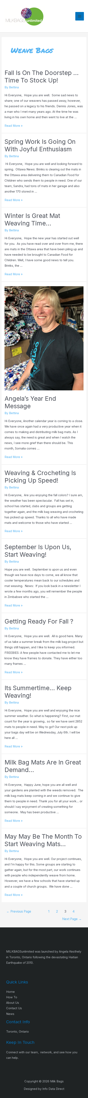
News (10, 1014)
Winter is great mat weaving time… (32, 219)
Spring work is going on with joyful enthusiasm (40, 145)
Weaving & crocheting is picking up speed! (40, 476)
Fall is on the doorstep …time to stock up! (42, 76)
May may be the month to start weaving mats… (43, 840)
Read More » (14, 126)
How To (11, 997)
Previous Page (18, 911)
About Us (12, 1003)
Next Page (72, 919)
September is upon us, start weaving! (38, 550)
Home (10, 992)
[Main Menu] (79, 16)
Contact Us (14, 1008)
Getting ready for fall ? (39, 621)
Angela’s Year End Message (30, 402)
